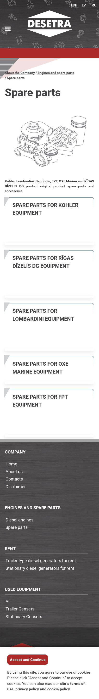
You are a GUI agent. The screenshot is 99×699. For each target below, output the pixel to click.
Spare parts (17, 527)
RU (94, 5)
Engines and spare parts (55, 72)
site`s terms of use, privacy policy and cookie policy (46, 686)
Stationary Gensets (24, 616)
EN (73, 5)
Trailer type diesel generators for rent (41, 560)
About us (14, 471)
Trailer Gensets (20, 609)
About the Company (20, 72)
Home (11, 464)
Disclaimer (16, 486)
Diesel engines (19, 520)
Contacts (14, 479)
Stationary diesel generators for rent (40, 568)
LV (84, 5)
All (8, 601)
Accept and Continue (28, 659)
